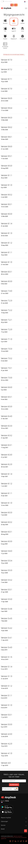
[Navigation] (26, 8)
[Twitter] (23, 841)
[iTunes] (14, 812)
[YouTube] (18, 841)
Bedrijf (2, 829)
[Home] (6, 8)
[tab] (5, 21)
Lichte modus (8, 1)
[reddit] (21, 841)
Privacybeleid (3, 837)
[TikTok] (26, 841)
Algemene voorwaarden (18, 836)
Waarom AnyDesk (6, 818)
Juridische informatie (10, 837)
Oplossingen (4, 821)
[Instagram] (10, 841)
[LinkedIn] (15, 841)
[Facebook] (13, 841)
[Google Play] (14, 807)
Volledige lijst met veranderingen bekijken (13, 54)
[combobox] (25, 2)
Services (3, 825)
